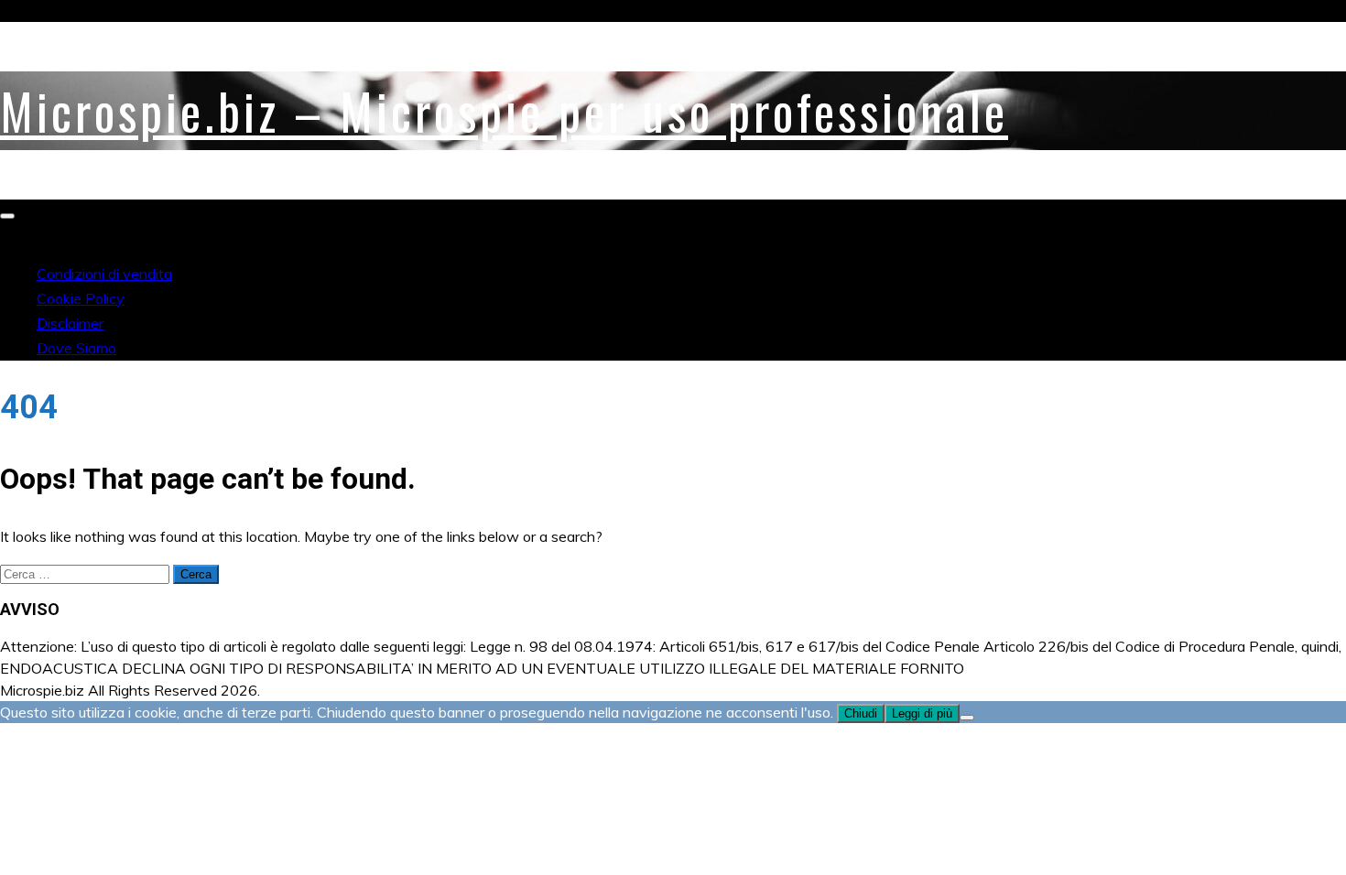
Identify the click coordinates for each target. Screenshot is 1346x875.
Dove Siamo (76, 348)
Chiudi (860, 713)
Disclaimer (70, 323)
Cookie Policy (81, 298)
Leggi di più (922, 713)
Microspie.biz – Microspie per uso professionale (504, 110)
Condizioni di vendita (104, 274)
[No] (967, 717)
